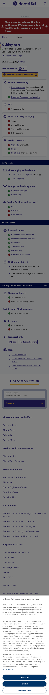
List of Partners (9, 669)
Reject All (24, 684)
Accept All (25, 677)
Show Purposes (24, 690)
